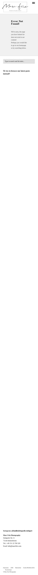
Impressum (6, 567)
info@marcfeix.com (14, 546)
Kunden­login (8, 569)
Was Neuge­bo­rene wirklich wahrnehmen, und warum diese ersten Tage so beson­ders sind (18, 166)
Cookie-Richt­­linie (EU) (29, 567)
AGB (12, 567)
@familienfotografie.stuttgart (22, 531)
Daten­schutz (18, 567)
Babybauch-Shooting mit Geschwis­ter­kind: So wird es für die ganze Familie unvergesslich (18, 107)
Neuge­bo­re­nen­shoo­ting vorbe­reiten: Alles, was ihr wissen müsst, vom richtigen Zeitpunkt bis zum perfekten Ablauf (18, 440)
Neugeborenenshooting (12, 102)
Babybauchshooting (11, 366)
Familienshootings (10, 292)
